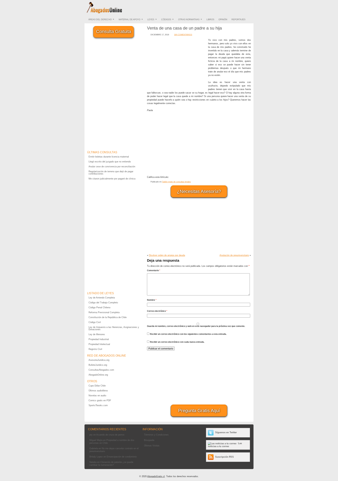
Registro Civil (95, 349)
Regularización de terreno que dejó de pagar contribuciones (111, 172)
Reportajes (238, 19)
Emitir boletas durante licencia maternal (109, 156)
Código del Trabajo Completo (103, 302)
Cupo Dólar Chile (97, 385)
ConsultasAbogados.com (101, 370)
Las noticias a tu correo (225, 445)
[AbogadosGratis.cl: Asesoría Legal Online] (103, 12)
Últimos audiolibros (98, 390)
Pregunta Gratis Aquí (199, 410)
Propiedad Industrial (99, 339)
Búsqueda (149, 440)
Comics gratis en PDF (100, 400)
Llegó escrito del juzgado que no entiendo (110, 161)
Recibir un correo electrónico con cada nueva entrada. (177, 342)
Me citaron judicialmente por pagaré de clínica (112, 178)
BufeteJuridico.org (98, 365)
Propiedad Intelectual (99, 344)
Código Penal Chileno (99, 307)
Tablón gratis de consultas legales (176, 182)
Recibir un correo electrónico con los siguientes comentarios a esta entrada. (188, 334)
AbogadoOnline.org (98, 374)
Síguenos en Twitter (226, 432)
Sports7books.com (98, 405)
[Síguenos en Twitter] (211, 432)
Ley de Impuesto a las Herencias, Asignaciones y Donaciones (114, 328)
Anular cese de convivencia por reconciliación (112, 166)
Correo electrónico (157, 311)
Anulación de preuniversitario (234, 255)
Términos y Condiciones (156, 434)
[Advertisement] (176, 63)
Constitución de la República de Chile (108, 317)
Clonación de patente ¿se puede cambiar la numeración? (111, 463)
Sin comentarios (183, 35)
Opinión (222, 19)
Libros (210, 19)
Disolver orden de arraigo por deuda (167, 255)
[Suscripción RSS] (211, 457)
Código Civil (95, 322)
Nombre (152, 300)
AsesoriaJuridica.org (99, 360)
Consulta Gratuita (113, 31)
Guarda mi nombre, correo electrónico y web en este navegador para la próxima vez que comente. (196, 326)
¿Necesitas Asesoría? (199, 191)
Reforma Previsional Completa (104, 312)
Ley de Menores (97, 334)
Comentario (153, 270)
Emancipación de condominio (122, 456)
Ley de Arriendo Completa (102, 297)
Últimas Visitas (151, 445)
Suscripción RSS (224, 457)
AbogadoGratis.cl (156, 476)
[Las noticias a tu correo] (222, 443)
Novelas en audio (97, 395)
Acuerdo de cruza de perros (110, 434)
